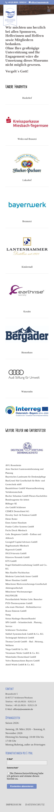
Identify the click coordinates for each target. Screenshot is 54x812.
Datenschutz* (12, 768)
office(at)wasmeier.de (23, 709)
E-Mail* (10, 759)
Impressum (13, 804)
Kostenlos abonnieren (21, 786)
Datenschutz (35, 804)
